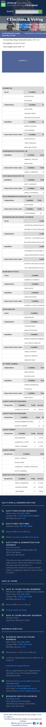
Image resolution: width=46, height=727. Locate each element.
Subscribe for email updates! (23, 723)
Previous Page (41, 33)
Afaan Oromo (39, 27)
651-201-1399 (23, 594)
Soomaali (28, 24)
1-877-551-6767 (24, 644)
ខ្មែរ (18, 30)
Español (11, 24)
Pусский (11, 27)
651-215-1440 (23, 513)
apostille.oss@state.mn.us (18, 686)
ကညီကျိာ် (33, 30)
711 (23, 518)
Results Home (29, 33)
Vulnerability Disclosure (20, 725)
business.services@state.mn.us (25, 681)
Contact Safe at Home (16, 610)
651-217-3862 (26, 526)
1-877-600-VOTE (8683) (28, 516)
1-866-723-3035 (24, 597)
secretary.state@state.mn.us (25, 537)
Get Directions (13, 547)
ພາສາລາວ (28, 27)
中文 (19, 27)
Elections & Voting (26, 19)
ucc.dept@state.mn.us (26, 688)
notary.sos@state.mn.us (29, 691)
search (10, 11)
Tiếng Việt (39, 24)
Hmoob (19, 24)
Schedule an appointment (18, 666)
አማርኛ (24, 30)
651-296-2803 (23, 642)
